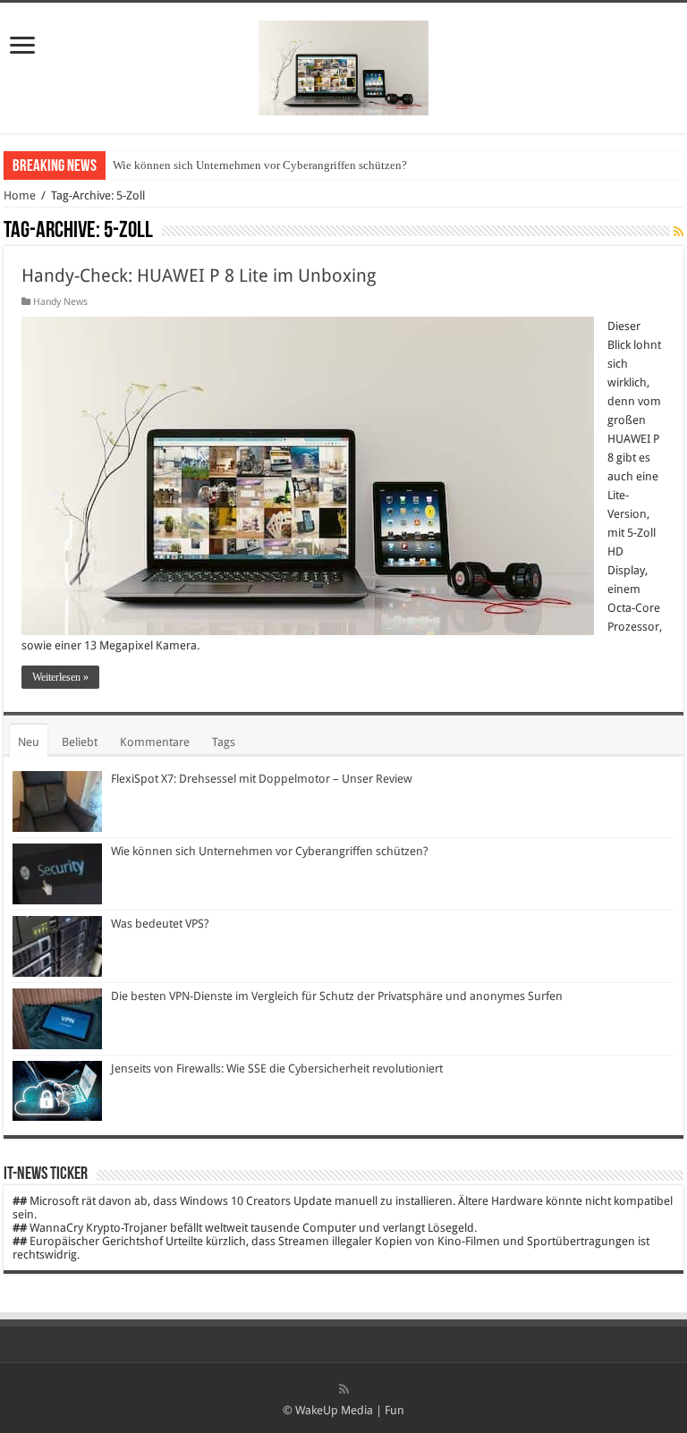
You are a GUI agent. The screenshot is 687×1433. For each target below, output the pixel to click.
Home (20, 195)
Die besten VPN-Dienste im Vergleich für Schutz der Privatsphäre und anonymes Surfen (337, 996)
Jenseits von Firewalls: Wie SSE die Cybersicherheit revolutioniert (277, 1068)
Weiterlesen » (60, 677)
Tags (223, 742)
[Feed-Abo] (678, 232)
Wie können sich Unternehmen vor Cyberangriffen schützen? (260, 165)
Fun (394, 1410)
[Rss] (344, 1389)
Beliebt (80, 742)
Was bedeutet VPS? (160, 923)
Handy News (60, 302)
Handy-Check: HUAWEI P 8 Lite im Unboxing (198, 275)
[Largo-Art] (343, 64)
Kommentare (155, 742)
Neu (28, 742)
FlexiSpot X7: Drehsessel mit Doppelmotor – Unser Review (261, 778)
